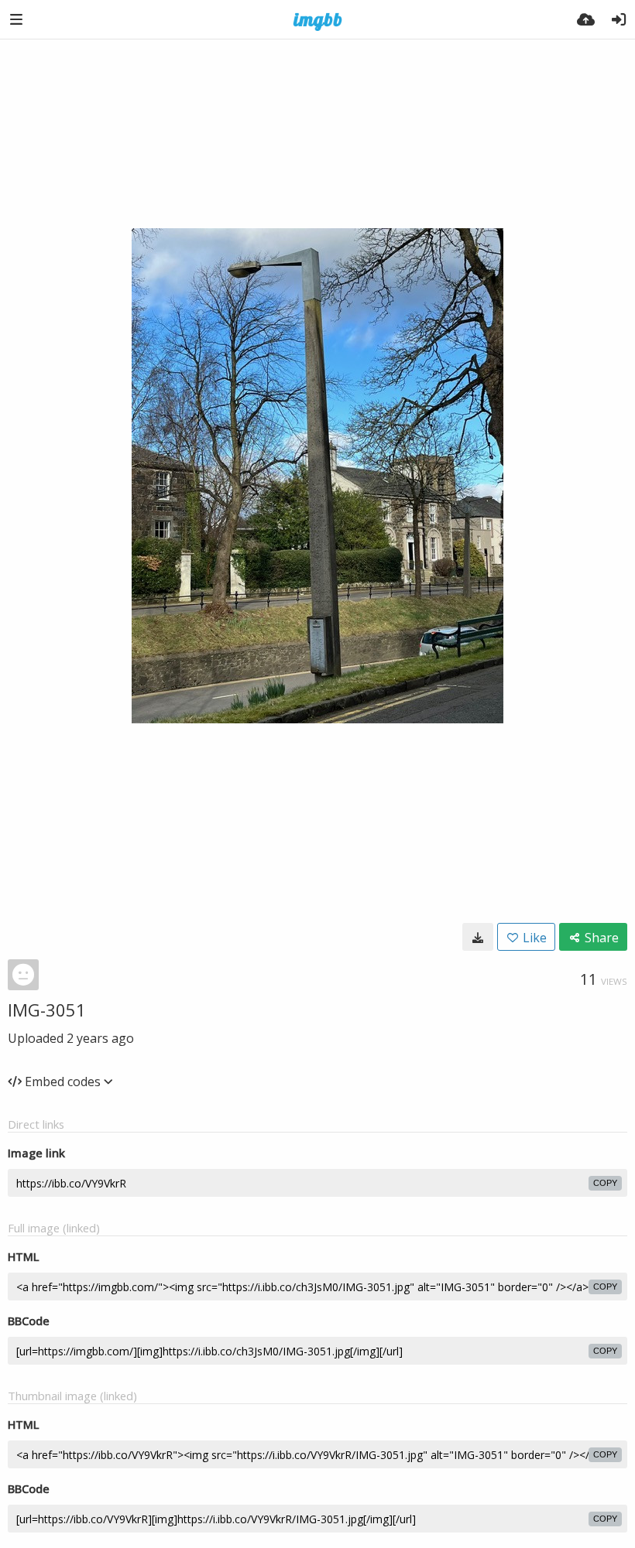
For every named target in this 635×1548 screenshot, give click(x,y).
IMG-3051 (47, 1009)
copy (605, 1182)
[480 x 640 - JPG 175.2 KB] (477, 937)
